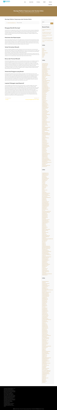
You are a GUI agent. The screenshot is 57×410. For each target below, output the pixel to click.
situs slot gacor (6, 393)
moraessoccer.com (45, 108)
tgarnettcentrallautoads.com (46, 75)
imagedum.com (44, 356)
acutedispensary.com (45, 252)
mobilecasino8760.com (45, 137)
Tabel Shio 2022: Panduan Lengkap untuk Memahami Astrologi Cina (47, 38)
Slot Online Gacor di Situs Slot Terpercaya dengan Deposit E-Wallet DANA (25, 408)
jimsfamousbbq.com (45, 63)
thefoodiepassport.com (45, 145)
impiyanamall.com (44, 301)
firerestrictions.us (44, 116)
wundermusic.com (44, 313)
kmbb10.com (44, 223)
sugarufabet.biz (44, 366)
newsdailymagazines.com (45, 285)
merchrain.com (44, 375)
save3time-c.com (44, 78)
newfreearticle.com (45, 215)
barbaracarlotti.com (45, 154)
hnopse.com (44, 267)
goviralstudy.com (44, 150)
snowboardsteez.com (45, 220)
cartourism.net (44, 151)
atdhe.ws (43, 131)
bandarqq (43, 54)
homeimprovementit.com (45, 283)
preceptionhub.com (45, 286)
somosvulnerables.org (45, 342)
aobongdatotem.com (45, 288)
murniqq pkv (12, 403)
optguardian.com (44, 302)
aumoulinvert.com (44, 144)
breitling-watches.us (45, 74)
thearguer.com (44, 228)
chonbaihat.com (44, 120)
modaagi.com (44, 101)
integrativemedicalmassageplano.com (47, 238)
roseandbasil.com (44, 129)
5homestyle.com (44, 166)
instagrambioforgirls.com (45, 221)
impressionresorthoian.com (46, 246)
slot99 (5, 406)
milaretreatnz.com (44, 100)
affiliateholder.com (44, 274)
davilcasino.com (44, 304)
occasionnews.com (45, 268)
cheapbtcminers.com (45, 318)
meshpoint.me (44, 198)
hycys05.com (44, 218)
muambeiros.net (44, 118)
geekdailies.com (44, 374)
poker (4, 389)
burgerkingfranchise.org (45, 204)
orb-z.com (43, 210)
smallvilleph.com (44, 102)
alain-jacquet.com (44, 196)
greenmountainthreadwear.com (46, 251)
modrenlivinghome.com (45, 372)
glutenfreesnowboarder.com (46, 351)
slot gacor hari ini (6, 391)
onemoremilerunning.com (45, 219)
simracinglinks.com (45, 83)
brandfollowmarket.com (45, 257)
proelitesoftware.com (45, 334)
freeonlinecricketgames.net (46, 114)
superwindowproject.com (45, 146)
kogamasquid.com (44, 161)
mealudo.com (44, 233)
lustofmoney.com (44, 269)
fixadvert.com (44, 76)
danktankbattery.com (45, 232)
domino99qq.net (44, 177)
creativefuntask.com (45, 316)
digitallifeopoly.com (45, 298)
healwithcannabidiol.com (45, 353)
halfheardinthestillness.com (46, 133)
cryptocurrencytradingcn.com (46, 254)
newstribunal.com (44, 284)
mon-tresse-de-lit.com (45, 365)
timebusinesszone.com (45, 270)
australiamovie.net (44, 65)
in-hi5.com (43, 183)
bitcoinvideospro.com (45, 194)
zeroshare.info (44, 98)
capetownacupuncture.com (46, 193)
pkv (14, 395)
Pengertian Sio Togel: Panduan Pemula (46, 30)
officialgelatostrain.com (45, 358)
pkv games (9, 388)
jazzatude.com (44, 96)
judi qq (43, 48)
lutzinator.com (44, 348)
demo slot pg (10, 400)
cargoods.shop (44, 192)
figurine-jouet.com (44, 369)
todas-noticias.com (45, 185)
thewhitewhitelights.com (45, 130)
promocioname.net (45, 112)
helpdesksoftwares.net (45, 281)
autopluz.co (43, 77)
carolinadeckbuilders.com (46, 90)
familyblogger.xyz (44, 336)
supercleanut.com (44, 324)
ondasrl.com (44, 349)
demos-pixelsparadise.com (46, 80)
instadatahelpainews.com (45, 373)
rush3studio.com (44, 180)
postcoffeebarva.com (45, 202)
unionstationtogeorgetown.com (46, 319)
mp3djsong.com (44, 67)
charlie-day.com (44, 234)
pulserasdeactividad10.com (46, 153)
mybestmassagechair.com (46, 134)
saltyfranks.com (44, 94)
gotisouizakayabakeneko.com (46, 197)
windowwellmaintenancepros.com (47, 273)
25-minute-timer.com (45, 315)
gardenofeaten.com (45, 217)
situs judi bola (6, 401)
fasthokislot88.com (45, 331)
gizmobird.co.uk (44, 66)
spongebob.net (44, 199)
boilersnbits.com (44, 213)
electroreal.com (44, 290)
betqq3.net (43, 138)
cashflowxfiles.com (45, 222)
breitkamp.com (44, 339)
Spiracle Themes (41, 408)
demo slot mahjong (45, 52)
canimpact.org (44, 149)
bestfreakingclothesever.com (46, 247)
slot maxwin (8, 395)
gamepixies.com (44, 329)
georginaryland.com (45, 128)
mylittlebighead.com (45, 321)
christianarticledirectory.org (46, 165)
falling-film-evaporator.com (46, 248)
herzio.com (43, 182)
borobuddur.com (44, 312)
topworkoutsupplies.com (45, 295)
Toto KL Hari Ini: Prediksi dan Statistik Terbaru (47, 41)
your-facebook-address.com (46, 370)
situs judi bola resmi (6, 402)
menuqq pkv (5, 388)
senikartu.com (44, 186)
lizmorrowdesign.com (45, 352)
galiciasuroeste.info (45, 103)
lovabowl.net (44, 282)
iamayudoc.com (44, 320)
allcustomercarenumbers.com (46, 335)
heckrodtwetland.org (45, 132)
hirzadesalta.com (44, 297)
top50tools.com (44, 92)
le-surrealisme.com (45, 85)
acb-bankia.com (44, 240)
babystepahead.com (45, 263)
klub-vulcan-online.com (45, 338)
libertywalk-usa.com (45, 64)
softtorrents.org (44, 341)
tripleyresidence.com (45, 340)
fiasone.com (44, 231)
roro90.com (43, 181)
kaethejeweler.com (45, 359)
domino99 (7, 389)
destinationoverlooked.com (46, 264)
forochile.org (44, 109)
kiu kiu (43, 51)
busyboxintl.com (44, 200)
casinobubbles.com (45, 299)
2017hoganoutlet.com (45, 175)
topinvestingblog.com (45, 91)
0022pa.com (44, 97)
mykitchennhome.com (45, 143)
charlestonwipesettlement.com (46, 256)
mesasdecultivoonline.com (46, 212)
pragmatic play (11, 393)
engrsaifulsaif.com (44, 317)
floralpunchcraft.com (45, 230)
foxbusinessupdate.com (45, 236)
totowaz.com (44, 255)
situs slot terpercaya (12, 391)
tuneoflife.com (44, 272)
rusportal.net (44, 187)
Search (52, 23)
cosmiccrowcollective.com (46, 195)
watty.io (43, 188)
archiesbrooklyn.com (45, 117)
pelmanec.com (44, 176)
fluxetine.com (44, 136)
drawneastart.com (44, 330)
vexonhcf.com (44, 79)
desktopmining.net (44, 155)
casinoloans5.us (44, 139)
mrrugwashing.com (45, 239)
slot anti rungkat (9, 392)
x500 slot (5, 395)
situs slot (43, 53)
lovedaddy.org (44, 237)
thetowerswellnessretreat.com (46, 357)
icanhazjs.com (44, 148)
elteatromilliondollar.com (45, 203)
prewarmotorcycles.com (45, 82)
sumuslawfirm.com (45, 249)
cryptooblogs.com (44, 307)
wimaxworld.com (44, 113)
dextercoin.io (44, 164)
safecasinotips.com (45, 332)
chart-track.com (44, 110)
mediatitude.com (44, 81)
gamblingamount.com (45, 265)
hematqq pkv (6, 404)
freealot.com (44, 322)
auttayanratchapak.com (45, 201)
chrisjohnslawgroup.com (45, 337)
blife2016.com (44, 350)
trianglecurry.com (44, 355)
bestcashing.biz (44, 115)
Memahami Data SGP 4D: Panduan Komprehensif (47, 36)
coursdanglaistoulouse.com (46, 68)
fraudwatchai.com (44, 305)
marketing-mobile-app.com (46, 229)
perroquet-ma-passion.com (46, 371)
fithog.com (43, 126)
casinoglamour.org (44, 163)
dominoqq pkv (44, 50)
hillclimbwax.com (44, 266)
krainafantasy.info (44, 184)
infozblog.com (44, 119)
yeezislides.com (44, 287)
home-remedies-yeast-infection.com (47, 289)
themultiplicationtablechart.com (46, 162)
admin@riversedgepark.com (12, 22)
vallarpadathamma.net (45, 205)
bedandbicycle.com (45, 325)
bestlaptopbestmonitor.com (46, 127)
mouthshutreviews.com (45, 296)
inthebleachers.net (45, 156)
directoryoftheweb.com (45, 178)
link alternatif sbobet (7, 403)
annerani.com (44, 95)
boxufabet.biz (44, 367)
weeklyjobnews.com (45, 258)
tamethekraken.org (45, 347)
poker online (13, 388)
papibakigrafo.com (44, 147)
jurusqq (43, 49)
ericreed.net (44, 135)
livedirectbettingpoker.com (46, 235)
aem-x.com (43, 306)
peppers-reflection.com (45, 271)
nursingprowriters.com (45, 250)
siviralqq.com (44, 245)
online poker (9, 396)
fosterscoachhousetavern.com (46, 211)
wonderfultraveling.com (45, 111)
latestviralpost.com (45, 214)
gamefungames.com (45, 314)
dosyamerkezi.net (44, 84)
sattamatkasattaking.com (45, 360)
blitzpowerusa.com (45, 216)
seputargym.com (44, 300)
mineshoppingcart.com (45, 294)
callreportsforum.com (45, 377)
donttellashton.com (45, 179)
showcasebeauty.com (45, 86)
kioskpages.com (44, 354)
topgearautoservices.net (45, 368)
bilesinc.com (44, 99)
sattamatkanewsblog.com (45, 253)
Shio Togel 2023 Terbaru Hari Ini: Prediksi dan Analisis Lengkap (46, 33)
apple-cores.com (44, 152)
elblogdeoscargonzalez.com (46, 121)
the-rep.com (44, 93)
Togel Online (50, 4)
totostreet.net (44, 303)
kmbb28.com (44, 376)
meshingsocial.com (45, 227)
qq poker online (10, 404)
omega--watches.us (45, 73)
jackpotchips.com (44, 333)
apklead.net (43, 382)
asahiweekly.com (44, 323)
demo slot (12, 395)
